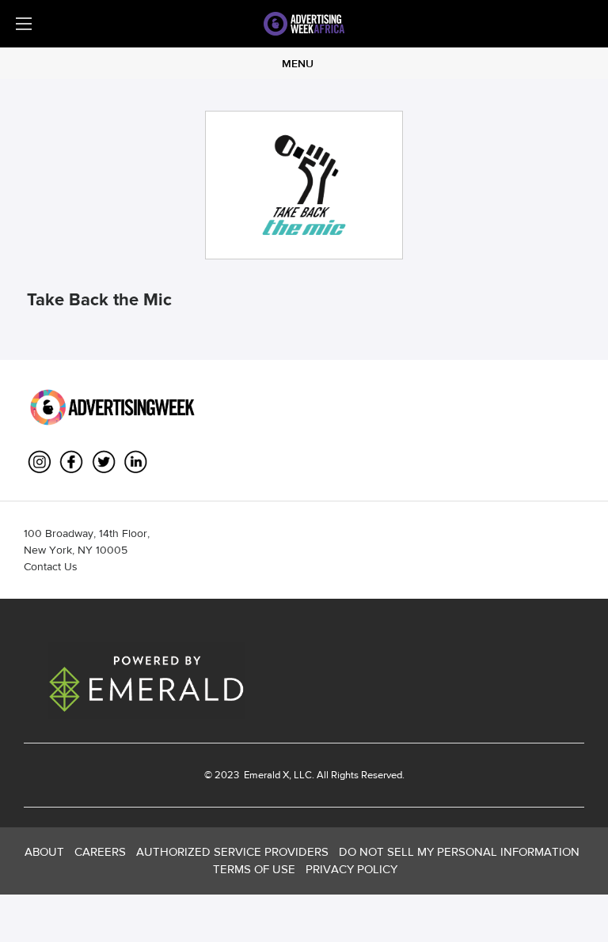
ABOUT (44, 851)
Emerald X (265, 775)
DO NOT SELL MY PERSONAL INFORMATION (459, 851)
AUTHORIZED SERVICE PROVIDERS (232, 851)
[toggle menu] (24, 24)
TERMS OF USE (254, 869)
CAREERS (100, 851)
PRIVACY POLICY (351, 869)
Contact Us (51, 566)
